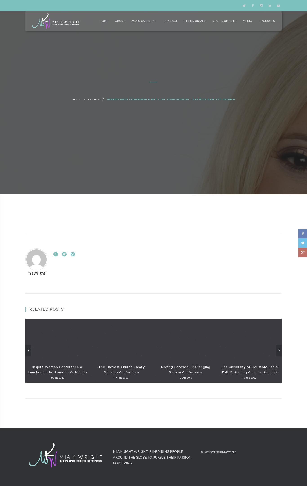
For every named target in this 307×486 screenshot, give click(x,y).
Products (267, 20)
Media (247, 20)
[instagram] (261, 5)
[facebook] (252, 5)
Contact (170, 20)
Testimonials (195, 20)
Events (94, 99)
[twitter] (244, 5)
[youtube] (278, 5)
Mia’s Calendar (144, 20)
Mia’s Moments (224, 20)
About (120, 20)
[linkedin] (269, 5)
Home (104, 20)
